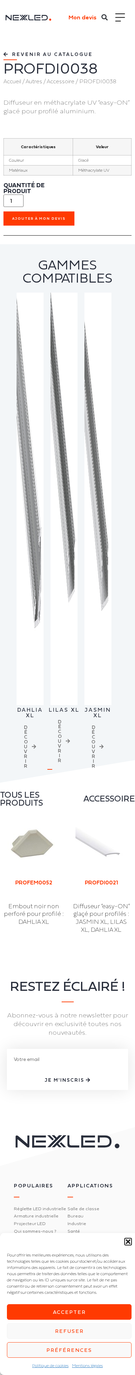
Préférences (69, 1350)
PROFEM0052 (33, 882)
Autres (34, 81)
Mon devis (83, 17)
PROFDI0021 (101, 882)
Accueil (12, 81)
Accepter (69, 1312)
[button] (128, 1241)
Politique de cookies (50, 1365)
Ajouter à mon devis (39, 218)
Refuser (69, 1331)
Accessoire (60, 81)
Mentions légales (87, 1365)
